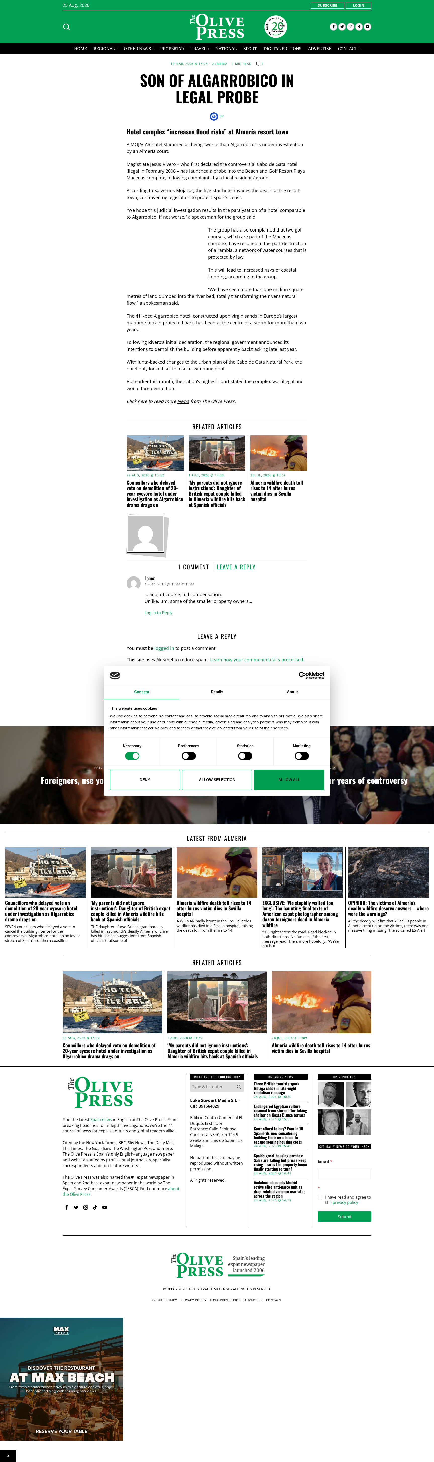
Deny (145, 780)
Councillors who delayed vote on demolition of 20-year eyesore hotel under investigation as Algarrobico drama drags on (155, 493)
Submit (345, 1216)
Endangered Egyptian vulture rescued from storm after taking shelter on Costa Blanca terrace (280, 1111)
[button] (239, 1087)
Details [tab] (217, 692)
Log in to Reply (158, 612)
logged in (164, 648)
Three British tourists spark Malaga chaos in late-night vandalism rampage (276, 1088)
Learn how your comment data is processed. (257, 660)
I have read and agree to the (348, 1200)
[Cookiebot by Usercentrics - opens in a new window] (302, 675)
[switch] (189, 756)
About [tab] (292, 692)
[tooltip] (333, 27)
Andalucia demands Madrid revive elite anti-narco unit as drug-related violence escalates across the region (279, 1189)
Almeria (219, 64)
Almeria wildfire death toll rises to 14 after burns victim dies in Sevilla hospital (276, 491)
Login (358, 5)
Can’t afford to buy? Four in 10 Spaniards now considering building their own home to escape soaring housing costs (278, 1135)
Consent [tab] (141, 692)
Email (325, 1161)
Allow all (289, 780)
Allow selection (217, 780)
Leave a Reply (236, 566)
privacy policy (345, 1202)
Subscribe (327, 5)
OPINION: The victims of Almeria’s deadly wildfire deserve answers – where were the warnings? (388, 908)
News (183, 401)
